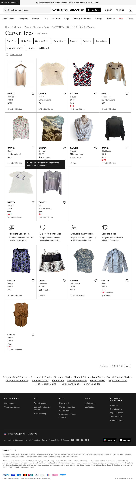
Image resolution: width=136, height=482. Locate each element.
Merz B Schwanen (77, 380)
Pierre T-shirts (97, 380)
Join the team (116, 416)
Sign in (108, 9)
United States (27, 478)
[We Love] (117, 19)
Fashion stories (116, 420)
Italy (49, 478)
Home (8, 27)
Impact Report (116, 412)
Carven (17, 27)
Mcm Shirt (97, 377)
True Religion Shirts (45, 384)
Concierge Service (12, 407)
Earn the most (109, 233)
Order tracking (40, 403)
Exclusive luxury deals (82, 233)
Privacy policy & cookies (59, 440)
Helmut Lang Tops (69, 384)
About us (114, 405)
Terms (44, 440)
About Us (131, 18)
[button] (130, 10)
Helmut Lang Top (92, 384)
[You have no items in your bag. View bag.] (130, 10)
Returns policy (40, 413)
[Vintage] (105, 19)
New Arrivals (8, 18)
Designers (23, 18)
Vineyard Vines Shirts (17, 380)
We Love (111, 18)
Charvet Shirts (81, 377)
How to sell (64, 403)
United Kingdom (14, 478)
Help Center (90, 403)
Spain (44, 478)
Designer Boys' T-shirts (15, 377)
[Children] (62, 19)
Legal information (33, 440)
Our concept (9, 403)
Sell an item (93, 9)
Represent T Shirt (118, 380)
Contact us (89, 407)
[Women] (41, 19)
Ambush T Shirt (40, 380)
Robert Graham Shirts (118, 377)
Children (56, 18)
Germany (36, 478)
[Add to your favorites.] (33, 94)
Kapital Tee (58, 380)
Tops (46, 27)
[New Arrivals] (16, 19)
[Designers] (30, 19)
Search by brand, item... (18, 9)
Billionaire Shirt (62, 377)
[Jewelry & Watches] (93, 19)
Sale (121, 18)
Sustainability (116, 409)
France (5, 478)
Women (35, 18)
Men (46, 18)
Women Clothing (32, 27)
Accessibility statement (13, 440)
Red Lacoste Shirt (40, 377)
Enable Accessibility (10, 2)
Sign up (120, 9)
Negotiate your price (18, 233)
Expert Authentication (50, 233)
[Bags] (71, 19)
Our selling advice (67, 407)
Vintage (98, 18)
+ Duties (46, 157)
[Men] (50, 19)
